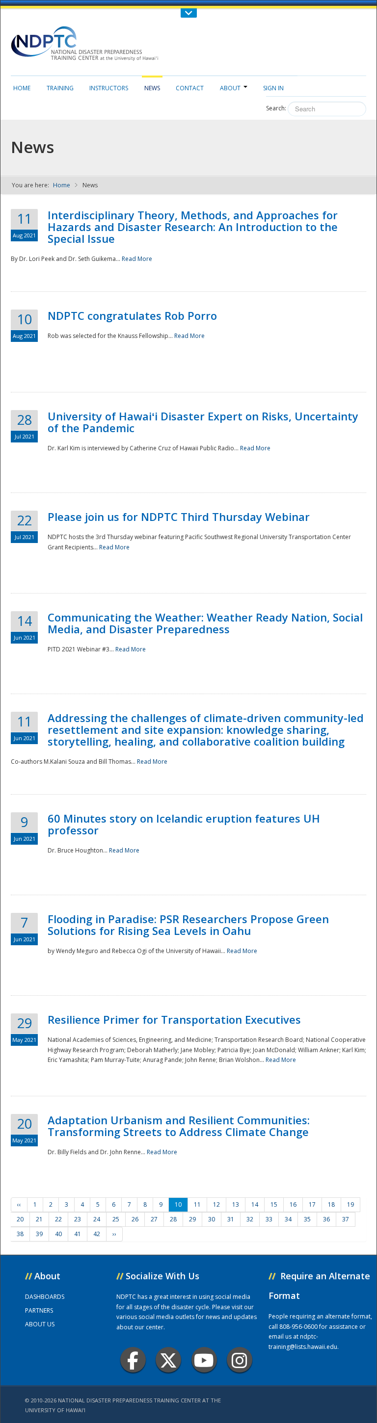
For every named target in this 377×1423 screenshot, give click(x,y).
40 (58, 1234)
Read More (137, 259)
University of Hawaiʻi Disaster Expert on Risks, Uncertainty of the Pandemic (203, 422)
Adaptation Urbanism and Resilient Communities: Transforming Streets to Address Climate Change (179, 1126)
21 (39, 1219)
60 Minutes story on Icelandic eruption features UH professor (184, 824)
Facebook (133, 1359)
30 (211, 1219)
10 (178, 1204)
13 (235, 1204)
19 (350, 1204)
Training (60, 88)
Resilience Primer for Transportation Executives (174, 1019)
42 (96, 1234)
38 (20, 1234)
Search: (276, 108)
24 (96, 1219)
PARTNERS (39, 1310)
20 (20, 1219)
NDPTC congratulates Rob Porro (132, 315)
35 (307, 1219)
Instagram (239, 1359)
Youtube (204, 1359)
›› (114, 1234)
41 (77, 1234)
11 (197, 1204)
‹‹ (19, 1204)
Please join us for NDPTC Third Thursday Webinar (179, 516)
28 (173, 1219)
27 (154, 1219)
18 (331, 1204)
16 (293, 1204)
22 (58, 1219)
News (152, 88)
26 (135, 1219)
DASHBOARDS (44, 1297)
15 (273, 1204)
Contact (190, 88)
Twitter (168, 1359)
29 (192, 1219)
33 (269, 1219)
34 (288, 1219)
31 (230, 1219)
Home (21, 88)
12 (216, 1204)
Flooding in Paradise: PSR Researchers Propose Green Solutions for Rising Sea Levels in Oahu (188, 924)
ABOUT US (39, 1324)
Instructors (108, 88)
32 (249, 1219)
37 (345, 1219)
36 (326, 1219)
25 (115, 1219)
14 (254, 1204)
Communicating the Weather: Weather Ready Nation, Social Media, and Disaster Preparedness (205, 623)
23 (77, 1219)
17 (312, 1204)
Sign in (273, 88)
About (230, 88)
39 (39, 1234)
